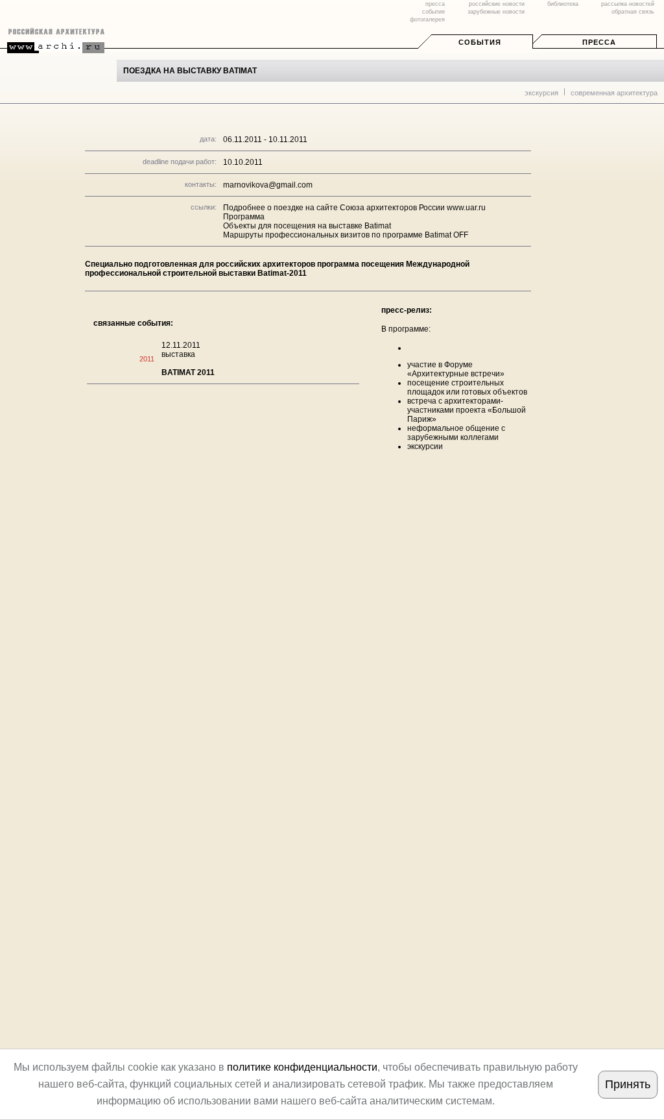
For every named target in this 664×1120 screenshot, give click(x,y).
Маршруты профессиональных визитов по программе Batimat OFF (345, 234)
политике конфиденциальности (302, 1067)
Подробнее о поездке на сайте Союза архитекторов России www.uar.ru (354, 207)
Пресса (599, 42)
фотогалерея (427, 19)
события (433, 11)
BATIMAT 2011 (188, 372)
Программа (244, 216)
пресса (435, 4)
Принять (627, 1084)
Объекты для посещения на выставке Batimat (307, 225)
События (479, 42)
